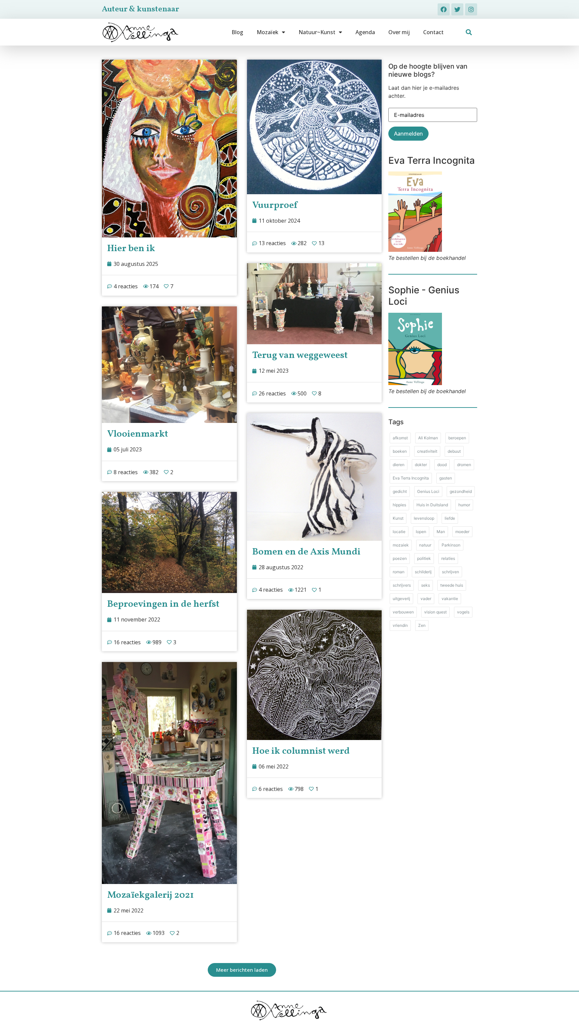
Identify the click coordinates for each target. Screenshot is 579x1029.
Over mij (399, 32)
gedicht (400, 491)
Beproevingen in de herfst (163, 604)
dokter (421, 464)
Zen (422, 625)
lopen (421, 531)
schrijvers (402, 585)
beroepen (457, 437)
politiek (424, 558)
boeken (400, 451)
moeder (462, 531)
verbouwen (403, 611)
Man (441, 531)
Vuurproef (274, 205)
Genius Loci (428, 491)
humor (464, 504)
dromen (464, 464)
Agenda (365, 32)
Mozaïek (267, 32)
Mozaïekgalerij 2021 (150, 895)
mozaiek (401, 544)
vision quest (435, 611)
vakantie (450, 598)
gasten (445, 478)
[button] (468, 32)
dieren (398, 464)
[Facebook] (444, 9)
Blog (237, 32)
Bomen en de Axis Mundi (306, 552)
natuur (425, 544)
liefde (450, 518)
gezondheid (461, 491)
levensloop (424, 518)
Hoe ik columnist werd (301, 751)
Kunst (398, 518)
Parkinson (451, 544)
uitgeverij (401, 598)
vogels (463, 611)
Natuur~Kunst (317, 32)
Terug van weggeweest (300, 355)
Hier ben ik (131, 248)
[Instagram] (471, 9)
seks (425, 585)
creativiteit (427, 451)
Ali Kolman (428, 437)
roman (398, 571)
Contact (433, 32)
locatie (399, 531)
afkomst (400, 437)
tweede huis (451, 585)
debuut (454, 451)
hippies (399, 504)
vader (426, 598)
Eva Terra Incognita (411, 478)
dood (442, 464)
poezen (400, 558)
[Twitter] (457, 9)
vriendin (400, 625)
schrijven (450, 571)
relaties (448, 558)
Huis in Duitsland (432, 504)
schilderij (423, 571)
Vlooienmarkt (137, 434)
